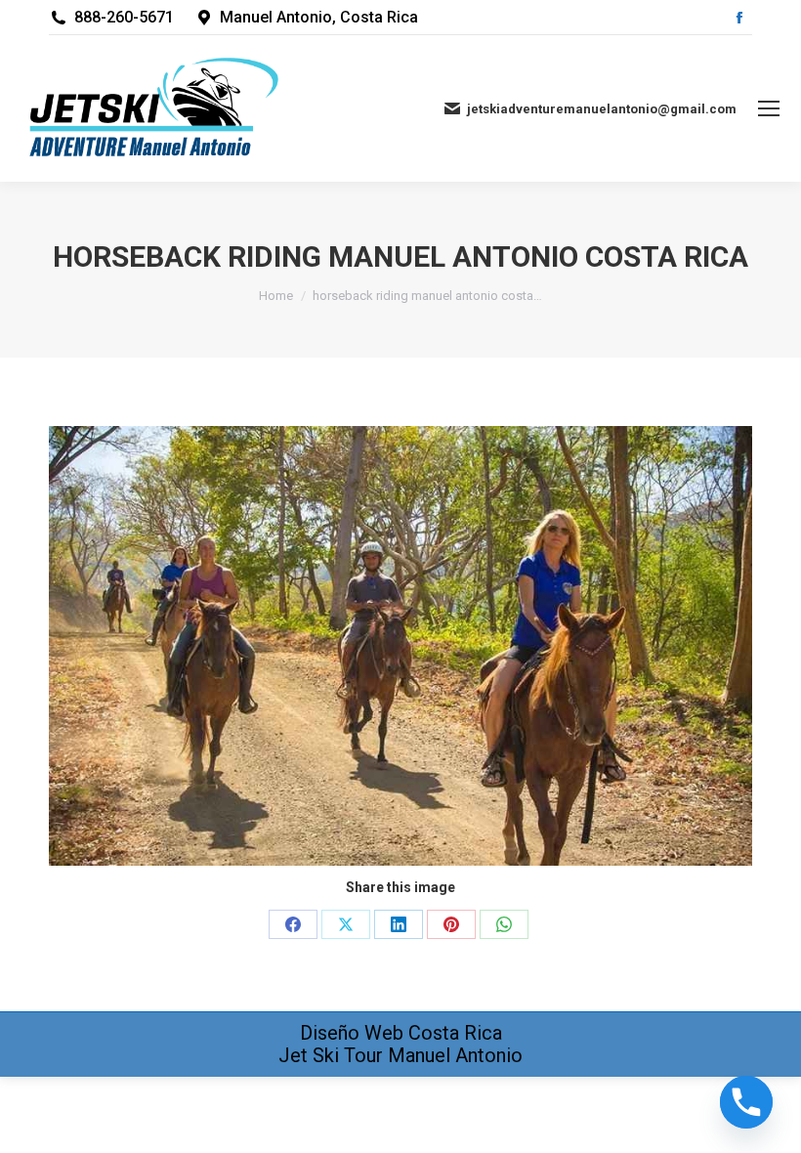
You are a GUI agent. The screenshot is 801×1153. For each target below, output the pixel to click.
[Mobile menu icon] (768, 108)
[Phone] (746, 1102)
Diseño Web (351, 1033)
